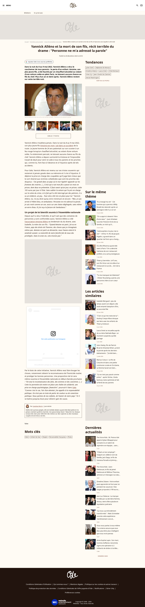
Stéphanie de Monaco (103, 68)
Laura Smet (103, 71)
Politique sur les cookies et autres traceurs (101, 584)
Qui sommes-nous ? (60, 584)
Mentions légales (76, 584)
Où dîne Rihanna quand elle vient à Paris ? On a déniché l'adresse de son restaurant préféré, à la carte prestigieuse (108, 250)
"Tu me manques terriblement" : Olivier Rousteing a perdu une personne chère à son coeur (108, 278)
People (45, 437)
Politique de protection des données (42, 588)
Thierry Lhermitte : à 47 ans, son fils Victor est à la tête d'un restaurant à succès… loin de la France (108, 264)
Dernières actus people (36, 42)
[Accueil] (73, 5)
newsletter (141, 5)
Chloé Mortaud (114, 71)
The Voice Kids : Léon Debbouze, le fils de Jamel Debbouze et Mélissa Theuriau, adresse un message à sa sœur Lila (108, 472)
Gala (74, 387)
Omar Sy (89, 74)
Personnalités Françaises (57, 437)
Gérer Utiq (110, 588)
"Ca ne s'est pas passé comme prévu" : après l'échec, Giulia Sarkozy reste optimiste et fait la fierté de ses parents (108, 378)
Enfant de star (35, 437)
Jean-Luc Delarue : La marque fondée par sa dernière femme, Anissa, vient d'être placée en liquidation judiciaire (108, 500)
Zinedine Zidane (91, 71)
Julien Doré (89, 68)
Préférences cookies (72, 593)
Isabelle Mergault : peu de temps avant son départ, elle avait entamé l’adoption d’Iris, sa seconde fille (108, 305)
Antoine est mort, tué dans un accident (56, 145)
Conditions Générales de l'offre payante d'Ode (75, 588)
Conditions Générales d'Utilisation (38, 584)
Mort (27, 437)
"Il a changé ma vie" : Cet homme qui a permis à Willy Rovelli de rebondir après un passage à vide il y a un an (107, 206)
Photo (70, 437)
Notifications (99, 588)
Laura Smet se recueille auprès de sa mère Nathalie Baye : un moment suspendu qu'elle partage (108, 334)
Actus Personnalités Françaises (52, 42)
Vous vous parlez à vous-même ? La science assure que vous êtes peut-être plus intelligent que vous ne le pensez (108, 529)
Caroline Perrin (38, 406)
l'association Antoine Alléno (36, 221)
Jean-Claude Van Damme (102, 74)
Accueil (27, 42)
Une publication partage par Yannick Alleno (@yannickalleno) (53, 365)
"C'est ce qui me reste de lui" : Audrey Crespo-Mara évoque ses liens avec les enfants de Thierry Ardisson (108, 320)
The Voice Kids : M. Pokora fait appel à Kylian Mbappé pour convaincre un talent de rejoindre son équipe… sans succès (108, 442)
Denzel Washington (92, 78)
